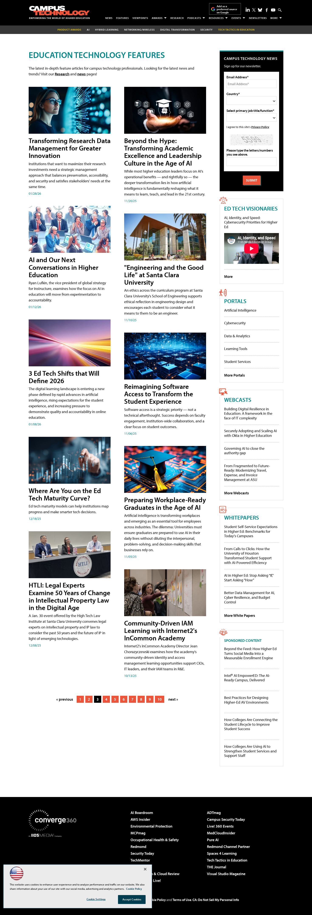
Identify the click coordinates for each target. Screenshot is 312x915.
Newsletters (258, 18)
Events (236, 18)
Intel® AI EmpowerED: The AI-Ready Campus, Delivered (247, 677)
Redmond (138, 846)
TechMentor (140, 860)
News (108, 18)
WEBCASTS (237, 399)
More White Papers (239, 615)
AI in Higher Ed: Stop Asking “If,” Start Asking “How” (248, 577)
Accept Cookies (131, 899)
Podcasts (194, 18)
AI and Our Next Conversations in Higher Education (63, 267)
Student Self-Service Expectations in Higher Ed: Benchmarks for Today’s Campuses (250, 531)
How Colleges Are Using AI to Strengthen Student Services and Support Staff (250, 751)
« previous (64, 699)
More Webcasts (236, 493)
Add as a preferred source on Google (227, 9)
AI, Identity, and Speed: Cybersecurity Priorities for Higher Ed (250, 222)
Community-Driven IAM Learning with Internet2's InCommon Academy (160, 630)
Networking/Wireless (139, 29)
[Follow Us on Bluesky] (260, 10)
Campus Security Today (226, 819)
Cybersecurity (235, 322)
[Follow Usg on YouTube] (273, 10)
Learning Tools (235, 348)
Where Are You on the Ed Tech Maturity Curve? (65, 494)
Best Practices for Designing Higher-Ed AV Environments (246, 699)
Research (177, 18)
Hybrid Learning (107, 29)
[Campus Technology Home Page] (59, 12)
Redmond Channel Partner (228, 846)
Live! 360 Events (220, 826)
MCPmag (138, 833)
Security (206, 29)
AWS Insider (140, 819)
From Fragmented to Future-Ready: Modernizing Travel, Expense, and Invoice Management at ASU (247, 472)
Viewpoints (140, 18)
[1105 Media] (54, 858)
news (81, 74)
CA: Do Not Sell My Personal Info (216, 900)
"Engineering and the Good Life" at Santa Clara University (164, 274)
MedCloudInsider (221, 833)
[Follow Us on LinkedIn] (248, 9)
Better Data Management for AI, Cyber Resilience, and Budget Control (249, 597)
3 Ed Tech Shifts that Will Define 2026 (64, 377)
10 (159, 699)
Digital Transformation (177, 29)
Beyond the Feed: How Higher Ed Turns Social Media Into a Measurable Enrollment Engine (250, 653)
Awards (157, 18)
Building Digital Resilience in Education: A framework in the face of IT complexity (248, 413)
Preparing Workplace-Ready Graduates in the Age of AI (165, 503)
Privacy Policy (260, 127)
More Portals (234, 375)
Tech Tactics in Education (227, 860)
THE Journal (216, 866)
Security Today (142, 853)
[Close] (145, 869)
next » (173, 699)
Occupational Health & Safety (155, 839)
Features (122, 18)
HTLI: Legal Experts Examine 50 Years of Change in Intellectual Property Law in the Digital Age (69, 596)
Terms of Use (182, 900)
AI (88, 29)
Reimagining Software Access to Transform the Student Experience (158, 393)
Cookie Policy (156, 900)
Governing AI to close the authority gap (244, 450)
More (274, 18)
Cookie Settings (96, 899)
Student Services (237, 361)
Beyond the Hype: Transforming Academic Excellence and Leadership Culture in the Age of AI (163, 151)
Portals (235, 301)
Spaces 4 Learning (222, 853)
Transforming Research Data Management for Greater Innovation (70, 148)
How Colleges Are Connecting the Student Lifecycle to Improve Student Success (251, 724)
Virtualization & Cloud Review (155, 873)
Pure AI (213, 839)
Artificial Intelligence (240, 310)
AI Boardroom (142, 812)
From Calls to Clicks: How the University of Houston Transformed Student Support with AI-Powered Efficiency (248, 555)
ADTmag (214, 812)
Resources (216, 18)
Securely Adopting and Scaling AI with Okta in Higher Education (250, 433)
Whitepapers (241, 517)
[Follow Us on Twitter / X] (254, 10)
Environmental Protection (151, 826)
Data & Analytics (237, 335)
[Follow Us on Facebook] (267, 10)
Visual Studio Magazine (226, 873)
